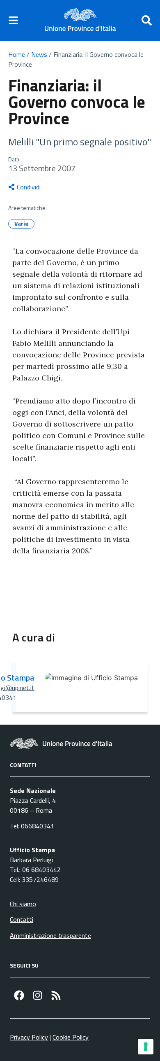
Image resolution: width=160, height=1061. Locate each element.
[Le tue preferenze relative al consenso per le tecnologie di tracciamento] (145, 1046)
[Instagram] (37, 995)
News (39, 54)
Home (16, 54)
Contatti (21, 919)
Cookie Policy (71, 1037)
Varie (21, 223)
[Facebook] (19, 995)
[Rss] (56, 995)
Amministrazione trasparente (50, 935)
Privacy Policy (29, 1037)
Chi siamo (23, 904)
